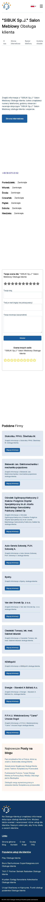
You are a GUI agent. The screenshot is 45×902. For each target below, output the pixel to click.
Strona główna (8, 842)
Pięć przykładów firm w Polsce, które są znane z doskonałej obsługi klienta (20, 760)
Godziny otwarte (39, 42)
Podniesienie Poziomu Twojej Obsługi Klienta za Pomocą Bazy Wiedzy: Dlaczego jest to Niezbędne (22, 775)
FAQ (33, 844)
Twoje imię (8, 291)
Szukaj (33, 842)
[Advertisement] (22, 71)
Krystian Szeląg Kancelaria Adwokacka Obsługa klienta (20, 881)
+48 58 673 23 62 (10, 173)
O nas (4, 42)
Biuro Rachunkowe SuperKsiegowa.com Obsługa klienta (20, 864)
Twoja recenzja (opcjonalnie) (15, 315)
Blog (4, 844)
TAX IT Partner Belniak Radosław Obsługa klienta (21, 872)
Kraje (24, 844)
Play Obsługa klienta (11, 858)
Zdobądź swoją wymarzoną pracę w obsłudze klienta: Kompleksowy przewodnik (22, 783)
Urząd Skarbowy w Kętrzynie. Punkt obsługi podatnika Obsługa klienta (22, 889)
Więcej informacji (12, 450)
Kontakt (13, 844)
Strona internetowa (15, 42)
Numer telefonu (28, 42)
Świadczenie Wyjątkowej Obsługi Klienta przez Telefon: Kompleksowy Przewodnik (21, 767)
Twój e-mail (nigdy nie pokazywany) (18, 303)
